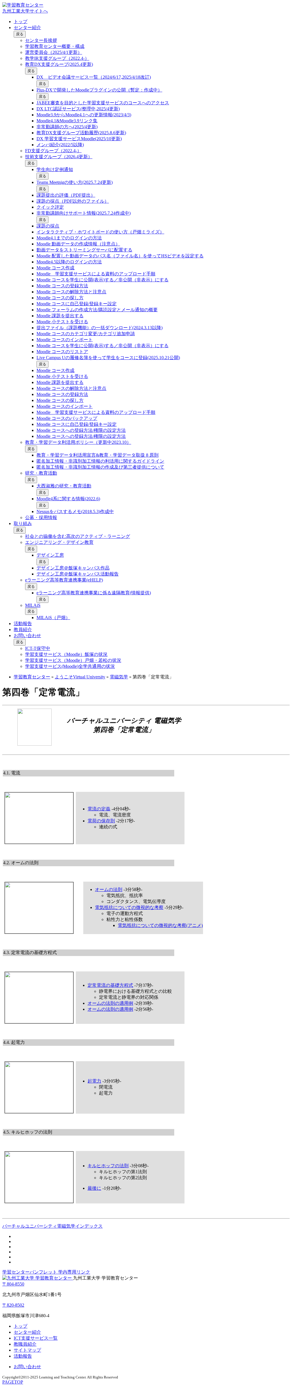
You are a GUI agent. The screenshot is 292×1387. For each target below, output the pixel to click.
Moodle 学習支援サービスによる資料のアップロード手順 (95, 273)
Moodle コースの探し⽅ (60, 297)
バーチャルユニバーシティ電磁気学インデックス (52, 1226)
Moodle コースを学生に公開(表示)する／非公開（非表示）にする (102, 279)
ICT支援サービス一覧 (36, 1338)
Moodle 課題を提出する (60, 315)
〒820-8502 (13, 1305)
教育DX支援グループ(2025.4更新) (59, 64)
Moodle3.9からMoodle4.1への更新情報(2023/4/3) (83, 114)
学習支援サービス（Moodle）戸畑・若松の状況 (73, 660)
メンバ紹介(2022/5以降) (60, 144)
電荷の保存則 (101, 820)
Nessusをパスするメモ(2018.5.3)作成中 (75, 511)
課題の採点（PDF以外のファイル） (72, 201)
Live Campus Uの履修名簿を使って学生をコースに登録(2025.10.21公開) (108, 357)
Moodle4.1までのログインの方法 (69, 237)
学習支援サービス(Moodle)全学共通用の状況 (70, 666)
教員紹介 (23, 629)
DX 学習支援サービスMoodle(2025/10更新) (79, 138)
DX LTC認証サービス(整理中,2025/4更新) (78, 108)
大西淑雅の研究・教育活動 (63, 485)
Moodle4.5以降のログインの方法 (69, 261)
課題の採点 (47, 225)
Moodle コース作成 (55, 267)
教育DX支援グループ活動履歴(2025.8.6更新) (81, 132)
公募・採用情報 (41, 517)
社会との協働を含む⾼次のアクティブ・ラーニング (77, 536)
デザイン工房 (50, 555)
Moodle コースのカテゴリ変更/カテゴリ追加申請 (85, 333)
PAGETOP (12, 1382)
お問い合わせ (27, 635)
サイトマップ (27, 1350)
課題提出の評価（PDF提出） (65, 195)
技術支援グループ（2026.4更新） (58, 156)
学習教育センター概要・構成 (54, 46)
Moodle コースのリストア (62, 351)
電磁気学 (119, 676)
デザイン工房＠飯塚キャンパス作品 (73, 568)
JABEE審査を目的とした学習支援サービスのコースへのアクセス (102, 102)
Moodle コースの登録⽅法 (62, 285)
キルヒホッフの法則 (108, 1165)
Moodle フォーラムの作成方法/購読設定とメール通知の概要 (97, 309)
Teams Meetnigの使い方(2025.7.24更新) (74, 182)
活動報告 (23, 623)
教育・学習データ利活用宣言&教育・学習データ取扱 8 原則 (97, 455)
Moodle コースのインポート (64, 339)
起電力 (94, 1081)
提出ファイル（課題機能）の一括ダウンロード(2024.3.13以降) (99, 327)
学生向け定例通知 (54, 169)
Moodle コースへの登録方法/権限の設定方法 (81, 430)
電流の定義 (99, 808)
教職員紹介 (25, 1344)
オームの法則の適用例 (110, 1003)
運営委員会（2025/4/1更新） (53, 52)
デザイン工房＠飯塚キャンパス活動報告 (77, 574)
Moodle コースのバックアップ (66, 418)
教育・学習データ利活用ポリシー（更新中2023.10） (78, 442)
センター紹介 (27, 27)
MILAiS (32, 605)
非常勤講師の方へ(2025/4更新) (67, 126)
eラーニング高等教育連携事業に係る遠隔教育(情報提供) (93, 592)
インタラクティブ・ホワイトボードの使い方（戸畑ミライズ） (100, 231)
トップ (20, 21)
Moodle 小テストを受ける (62, 321)
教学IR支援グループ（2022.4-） (57, 58)
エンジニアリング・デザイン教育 (59, 542)
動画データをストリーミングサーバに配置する (84, 249)
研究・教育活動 (41, 473)
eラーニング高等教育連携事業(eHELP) (64, 579)
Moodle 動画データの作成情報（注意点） (78, 243)
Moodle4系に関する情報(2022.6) (68, 498)
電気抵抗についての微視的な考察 (129, 907)
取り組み (23, 523)
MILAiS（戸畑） (53, 617)
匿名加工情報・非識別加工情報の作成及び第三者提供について (100, 467)
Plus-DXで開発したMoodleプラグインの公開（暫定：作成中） (99, 90)
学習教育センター (32, 676)
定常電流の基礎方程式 (110, 985)
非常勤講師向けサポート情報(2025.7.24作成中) (83, 213)
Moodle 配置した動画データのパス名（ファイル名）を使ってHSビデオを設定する (120, 255)
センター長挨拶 (41, 40)
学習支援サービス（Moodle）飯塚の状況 (66, 654)
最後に (94, 1188)
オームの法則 (108, 889)
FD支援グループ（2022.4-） (53, 150)
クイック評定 (50, 207)
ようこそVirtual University (80, 676)
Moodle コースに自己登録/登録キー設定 (76, 303)
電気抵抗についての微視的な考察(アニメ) (160, 925)
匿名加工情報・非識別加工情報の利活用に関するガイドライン (100, 461)
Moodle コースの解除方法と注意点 (71, 291)
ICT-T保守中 (37, 648)
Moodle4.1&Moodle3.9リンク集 (67, 120)
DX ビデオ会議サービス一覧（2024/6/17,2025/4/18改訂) (93, 77)
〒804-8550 (13, 1284)
